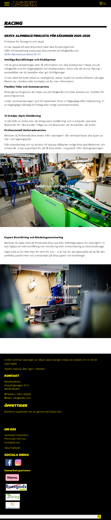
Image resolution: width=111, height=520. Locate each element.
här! (59, 412)
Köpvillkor (22, 435)
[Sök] (99, 517)
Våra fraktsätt (12, 448)
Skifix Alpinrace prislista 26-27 (22, 54)
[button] (6, 3)
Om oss (21, 439)
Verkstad (9, 435)
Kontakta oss (12, 442)
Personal (9, 439)
